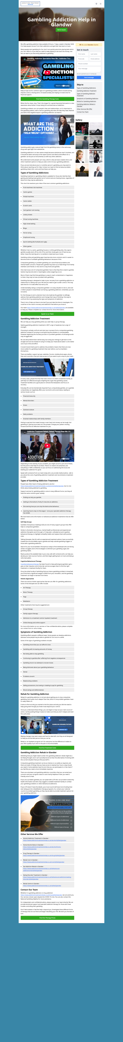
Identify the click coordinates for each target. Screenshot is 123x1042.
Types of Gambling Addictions (86, 88)
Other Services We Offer (84, 109)
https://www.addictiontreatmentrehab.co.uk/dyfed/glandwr (42, 886)
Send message (89, 77)
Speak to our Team (47, 314)
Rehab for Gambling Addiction (86, 101)
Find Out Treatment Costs (47, 748)
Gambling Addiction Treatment (86, 91)
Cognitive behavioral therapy (30, 564)
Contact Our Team (82, 112)
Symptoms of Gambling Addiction (87, 98)
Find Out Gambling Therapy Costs (47, 99)
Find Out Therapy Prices (47, 918)
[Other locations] (96, 4)
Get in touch (61, 30)
